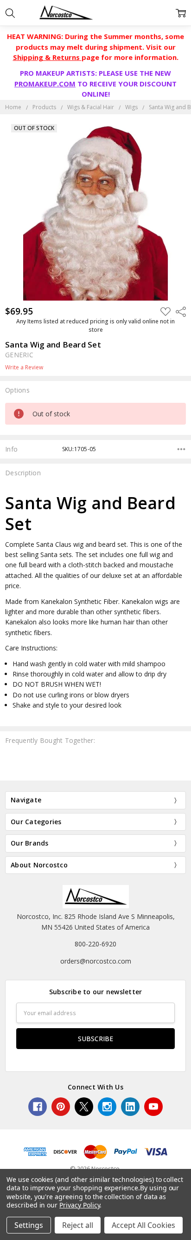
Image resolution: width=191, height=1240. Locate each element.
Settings (28, 1225)
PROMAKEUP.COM (45, 83)
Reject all (77, 1225)
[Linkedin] (130, 1106)
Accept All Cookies (143, 1225)
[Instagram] (107, 1106)
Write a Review (24, 367)
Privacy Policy (79, 1205)
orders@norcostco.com (95, 961)
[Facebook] (37, 1106)
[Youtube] (153, 1106)
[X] (84, 1106)
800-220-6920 (95, 943)
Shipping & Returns (47, 57)
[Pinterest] (60, 1106)
